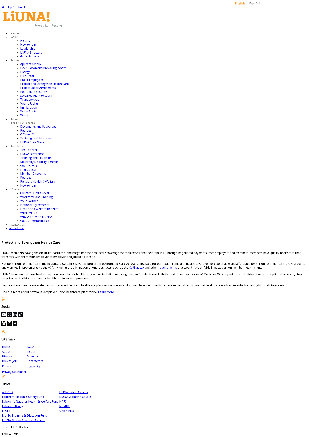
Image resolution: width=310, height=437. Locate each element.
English (240, 3)
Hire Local (27, 76)
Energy (25, 72)
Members (17, 146)
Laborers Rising (12, 406)
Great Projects (29, 56)
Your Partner (29, 201)
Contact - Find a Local (34, 193)
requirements (168, 268)
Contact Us (18, 224)
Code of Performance (34, 221)
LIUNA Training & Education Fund (24, 415)
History (25, 41)
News (14, 119)
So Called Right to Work (36, 96)
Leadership (27, 48)
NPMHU (64, 406)
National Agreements (34, 205)
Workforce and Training (36, 197)
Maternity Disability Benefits (39, 162)
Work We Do (28, 213)
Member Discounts (33, 174)
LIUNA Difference (32, 154)
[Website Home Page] (32, 27)
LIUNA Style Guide (32, 142)
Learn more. (106, 292)
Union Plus (66, 411)
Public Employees (32, 80)
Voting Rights (29, 103)
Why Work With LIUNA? (36, 217)
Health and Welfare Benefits (39, 209)
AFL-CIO (7, 392)
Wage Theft (28, 111)
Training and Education (36, 138)
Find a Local (28, 170)
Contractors (18, 189)
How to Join (28, 45)
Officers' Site (28, 134)
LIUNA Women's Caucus (75, 397)
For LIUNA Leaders (23, 123)
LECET (6, 411)
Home (15, 33)
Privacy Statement (14, 372)
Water (24, 115)
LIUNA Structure (31, 52)
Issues (15, 60)
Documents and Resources (38, 126)
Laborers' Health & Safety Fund (23, 397)
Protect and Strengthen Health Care (44, 84)
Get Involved (28, 166)
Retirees (25, 130)
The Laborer (28, 150)
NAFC (63, 401)
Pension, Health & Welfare (38, 181)
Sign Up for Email (13, 7)
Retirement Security (33, 92)
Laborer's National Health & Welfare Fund (30, 401)
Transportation (30, 100)
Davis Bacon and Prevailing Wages (43, 68)
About (14, 37)
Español (254, 3)
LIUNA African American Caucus (23, 420)
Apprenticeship (30, 64)
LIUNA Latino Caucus (73, 392)
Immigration (28, 107)
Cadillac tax (136, 268)
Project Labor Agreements (38, 88)
